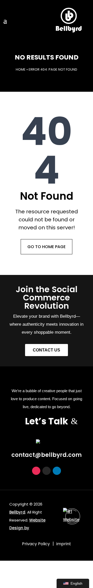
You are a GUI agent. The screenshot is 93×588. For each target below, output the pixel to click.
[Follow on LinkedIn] (57, 471)
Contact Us (46, 350)
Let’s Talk (46, 421)
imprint (63, 544)
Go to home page (46, 247)
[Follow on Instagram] (36, 471)
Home (21, 69)
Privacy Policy (36, 544)
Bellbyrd (17, 512)
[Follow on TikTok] (46, 471)
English (76, 583)
